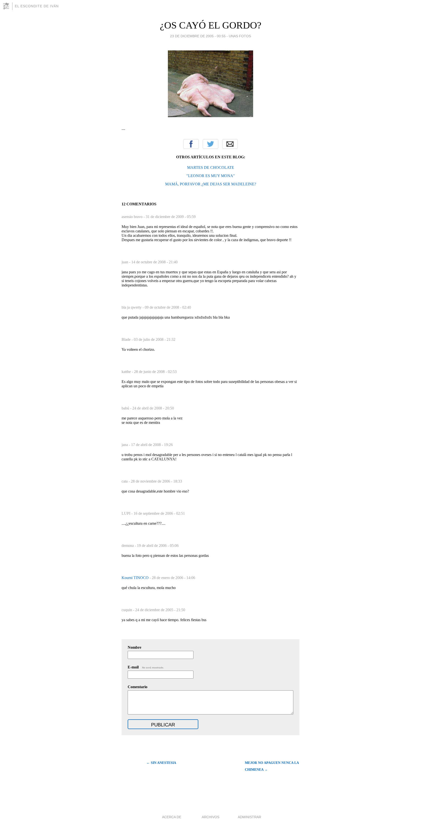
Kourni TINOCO (136, 578)
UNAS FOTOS (240, 36)
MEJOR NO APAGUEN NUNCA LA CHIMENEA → (272, 766)
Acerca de (171, 817)
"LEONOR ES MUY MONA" (210, 176)
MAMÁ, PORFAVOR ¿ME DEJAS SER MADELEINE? (210, 184)
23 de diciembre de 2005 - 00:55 (198, 36)
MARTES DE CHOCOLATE (210, 167)
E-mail (146, 667)
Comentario (137, 687)
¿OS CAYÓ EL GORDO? (210, 25)
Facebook (191, 144)
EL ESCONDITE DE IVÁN (37, 6)
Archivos (210, 817)
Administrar (249, 817)
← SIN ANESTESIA (161, 763)
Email (230, 144)
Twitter (210, 144)
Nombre (134, 647)
